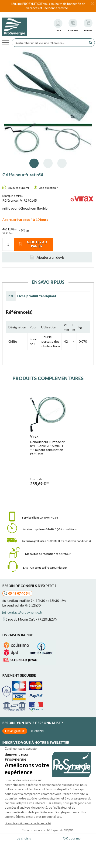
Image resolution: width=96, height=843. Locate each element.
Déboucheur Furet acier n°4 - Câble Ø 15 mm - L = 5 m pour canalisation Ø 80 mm (47, 447)
